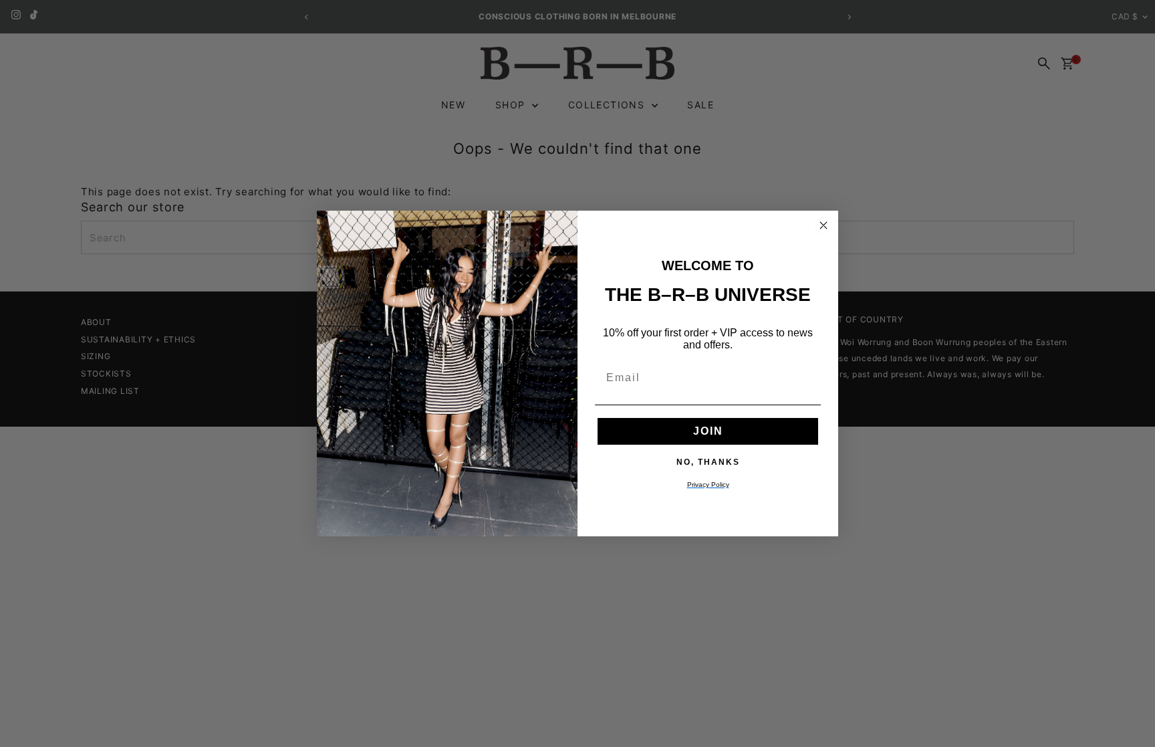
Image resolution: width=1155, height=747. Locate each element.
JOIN (708, 431)
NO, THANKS (708, 461)
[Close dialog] (823, 225)
